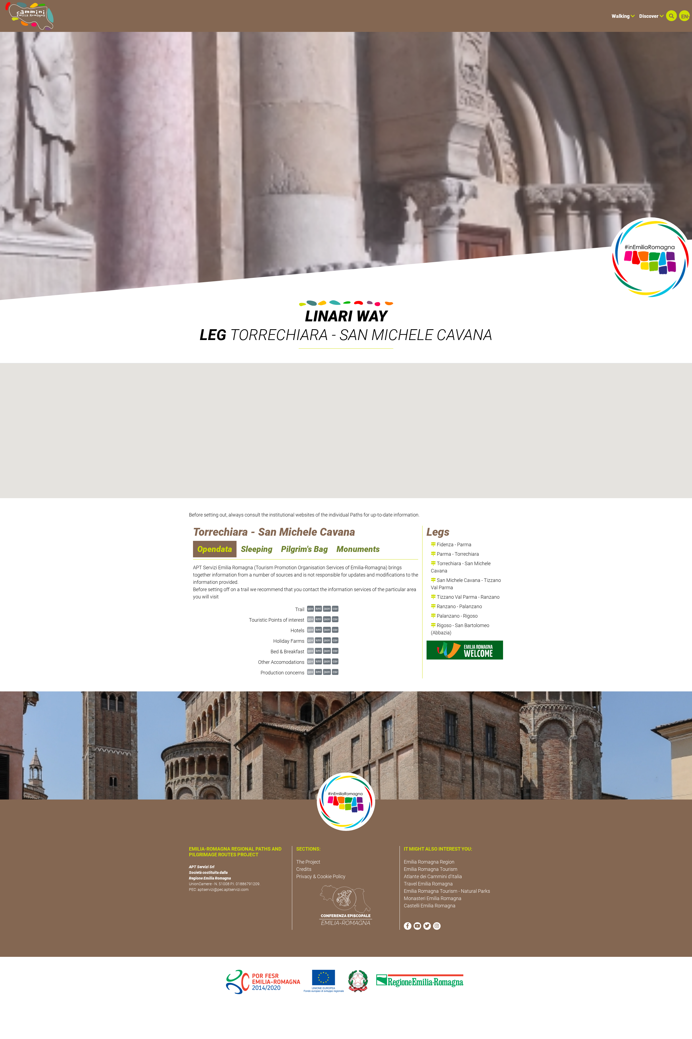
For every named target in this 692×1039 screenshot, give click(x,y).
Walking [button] (621, 16)
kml (318, 609)
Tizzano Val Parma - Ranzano (468, 597)
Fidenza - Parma (453, 544)
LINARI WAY (346, 316)
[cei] (345, 904)
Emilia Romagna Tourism (430, 869)
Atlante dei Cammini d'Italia (433, 876)
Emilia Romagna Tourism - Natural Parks (447, 891)
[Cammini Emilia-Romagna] (27, 16)
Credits (303, 869)
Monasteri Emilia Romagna (432, 898)
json (327, 609)
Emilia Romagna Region (429, 862)
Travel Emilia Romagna (428, 884)
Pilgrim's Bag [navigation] (304, 549)
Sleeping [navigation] (256, 549)
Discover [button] (649, 16)
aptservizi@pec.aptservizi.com (223, 889)
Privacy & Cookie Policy (320, 876)
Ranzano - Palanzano (459, 606)
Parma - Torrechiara (457, 554)
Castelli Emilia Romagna (429, 905)
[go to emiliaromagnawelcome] (465, 650)
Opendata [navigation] (214, 549)
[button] (671, 15)
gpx (310, 609)
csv (335, 609)
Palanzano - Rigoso (457, 616)
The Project (308, 862)
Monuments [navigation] (358, 549)
